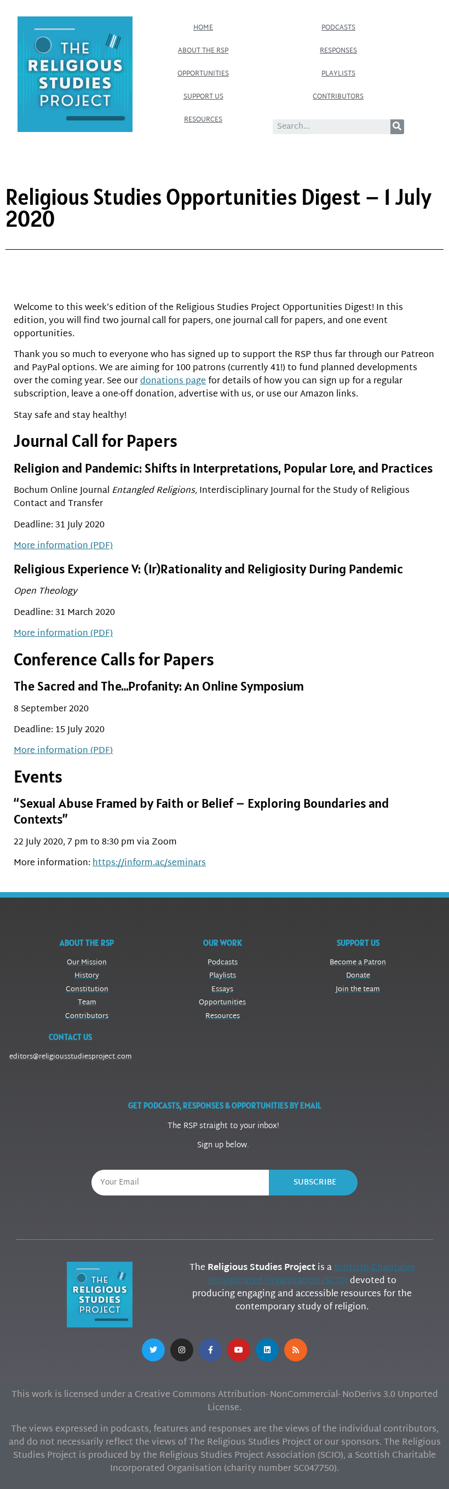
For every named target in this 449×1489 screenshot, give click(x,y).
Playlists (338, 74)
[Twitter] (153, 1349)
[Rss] (295, 1349)
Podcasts (338, 28)
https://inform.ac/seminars (149, 863)
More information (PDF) (63, 546)
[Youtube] (238, 1349)
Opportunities (203, 74)
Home (203, 28)
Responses (338, 51)
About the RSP (203, 51)
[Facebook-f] (210, 1349)
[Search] (397, 126)
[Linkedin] (267, 1349)
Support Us (203, 97)
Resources (203, 120)
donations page (173, 381)
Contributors (338, 97)
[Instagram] (181, 1349)
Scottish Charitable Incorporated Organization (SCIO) (311, 1274)
